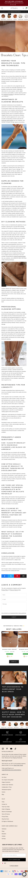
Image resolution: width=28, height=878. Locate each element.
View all (14, 661)
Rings (3, 831)
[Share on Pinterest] (17, 576)
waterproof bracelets (8, 94)
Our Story (4, 777)
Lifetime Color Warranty (7, 784)
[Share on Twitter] (11, 576)
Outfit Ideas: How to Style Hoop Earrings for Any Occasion (13, 714)
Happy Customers (6, 782)
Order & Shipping (6, 809)
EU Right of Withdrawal (7, 821)
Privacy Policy (4, 590)
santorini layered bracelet (20, 256)
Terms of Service (14, 590)
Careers (3, 792)
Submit (14, 617)
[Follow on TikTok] (15, 749)
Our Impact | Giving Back (7, 779)
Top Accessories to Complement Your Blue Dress (12, 689)
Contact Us (4, 804)
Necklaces (4, 829)
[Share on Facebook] (4, 576)
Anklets (3, 836)
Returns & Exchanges (7, 811)
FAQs (3, 802)
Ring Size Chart (5, 819)
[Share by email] (23, 576)
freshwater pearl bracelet (7, 120)
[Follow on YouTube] (11, 749)
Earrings (4, 838)
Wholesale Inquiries (6, 789)
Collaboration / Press (7, 787)
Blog (3, 794)
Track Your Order (6, 806)
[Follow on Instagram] (3, 749)
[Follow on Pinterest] (7, 749)
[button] (24, 11)
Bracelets (4, 833)
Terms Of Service (6, 814)
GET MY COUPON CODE (14, 859)
